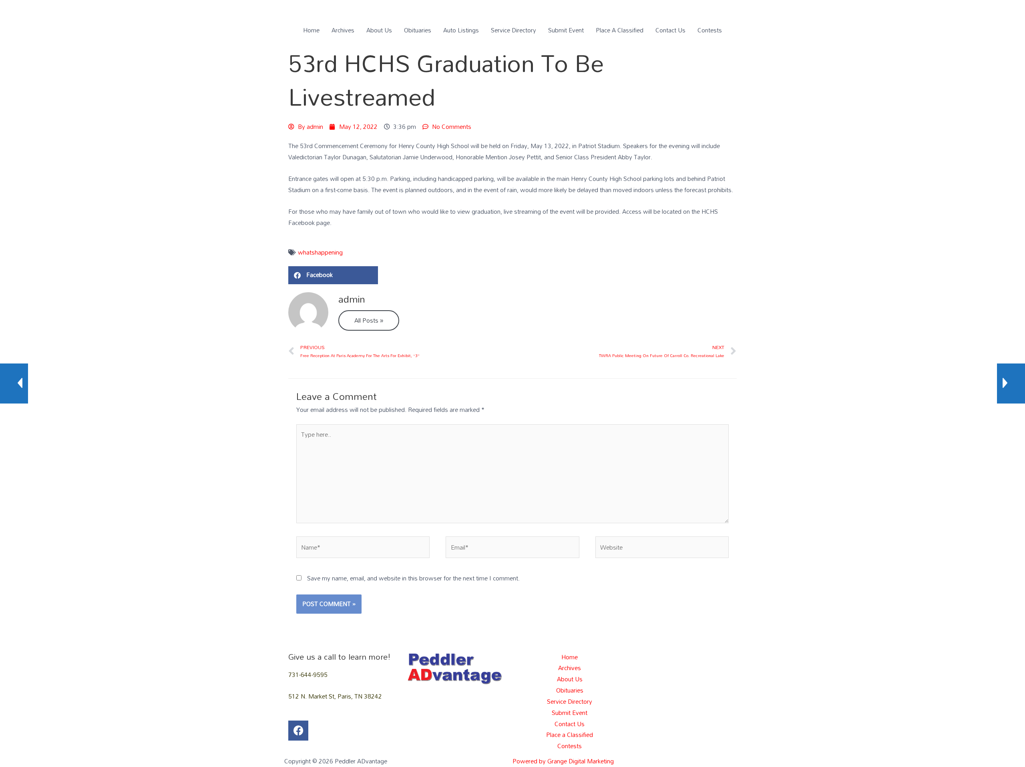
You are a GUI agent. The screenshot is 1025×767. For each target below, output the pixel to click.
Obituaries (417, 30)
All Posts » (368, 320)
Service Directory (513, 30)
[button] (333, 275)
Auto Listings (461, 30)
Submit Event (566, 30)
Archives (343, 30)
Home (311, 30)
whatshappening (320, 252)
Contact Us (670, 30)
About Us (379, 30)
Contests (709, 30)
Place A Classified (619, 30)
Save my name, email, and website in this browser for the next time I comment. (413, 578)
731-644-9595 (308, 675)
